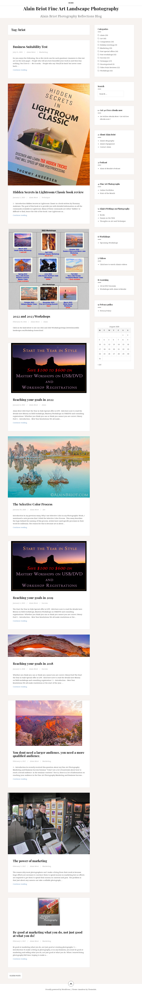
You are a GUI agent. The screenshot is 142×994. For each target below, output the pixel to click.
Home (71, 3)
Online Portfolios (107, 190)
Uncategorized (106, 64)
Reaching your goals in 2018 (33, 663)
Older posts (15, 975)
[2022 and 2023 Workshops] (48, 268)
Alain (45, 322)
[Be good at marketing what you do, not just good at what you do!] (48, 914)
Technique (46, 197)
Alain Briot (31, 52)
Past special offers (107, 51)
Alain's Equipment (107, 144)
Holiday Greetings (107, 45)
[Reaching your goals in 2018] (48, 649)
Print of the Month (107, 193)
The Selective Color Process (32, 504)
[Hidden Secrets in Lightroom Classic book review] (48, 131)
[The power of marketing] (48, 824)
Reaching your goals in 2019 (33, 598)
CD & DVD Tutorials (108, 286)
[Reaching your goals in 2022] (48, 369)
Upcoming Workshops (109, 243)
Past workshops (106, 54)
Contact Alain (105, 147)
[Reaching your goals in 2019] (48, 567)
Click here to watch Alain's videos (113, 264)
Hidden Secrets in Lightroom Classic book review (48, 192)
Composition (105, 42)
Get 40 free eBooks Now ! (110, 116)
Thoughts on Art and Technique (113, 221)
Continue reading (24, 70)
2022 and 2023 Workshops (31, 316)
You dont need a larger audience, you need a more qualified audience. (48, 754)
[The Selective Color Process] (48, 467)
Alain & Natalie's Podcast (110, 168)
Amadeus (81, 989)
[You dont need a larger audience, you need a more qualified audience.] (48, 724)
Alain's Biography (107, 141)
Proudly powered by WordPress (57, 989)
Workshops (104, 71)
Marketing (43, 52)
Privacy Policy (105, 311)
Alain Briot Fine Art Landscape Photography (71, 8)
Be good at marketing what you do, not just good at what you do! (47, 934)
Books (102, 215)
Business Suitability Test (30, 47)
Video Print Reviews (108, 67)
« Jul (99, 364)
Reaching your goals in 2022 (33, 400)
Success (45, 603)
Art (44, 509)
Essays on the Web (107, 218)
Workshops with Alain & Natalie (113, 289)
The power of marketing (30, 861)
